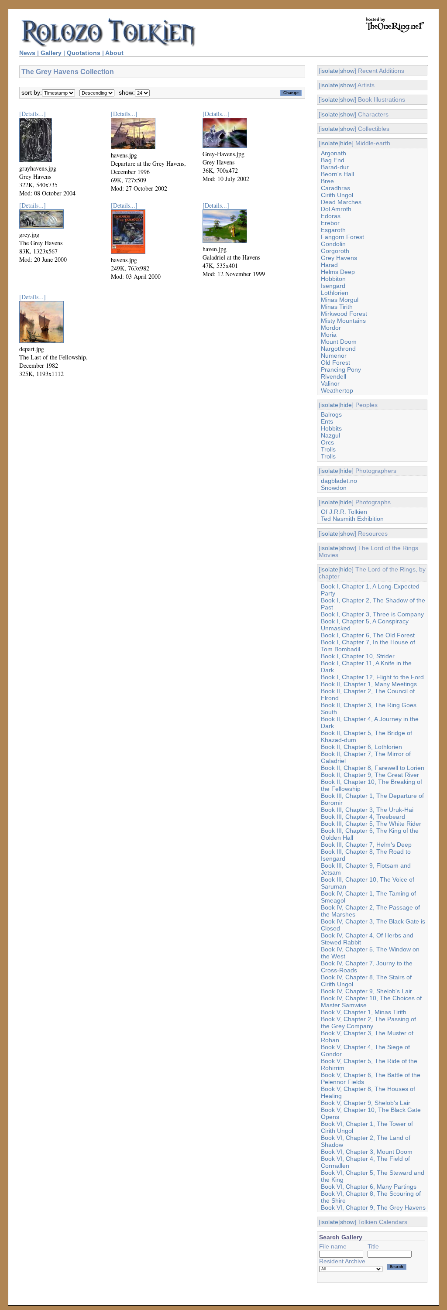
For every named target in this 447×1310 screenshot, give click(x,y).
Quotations (83, 52)
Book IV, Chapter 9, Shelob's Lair (366, 991)
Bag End (332, 160)
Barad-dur (335, 167)
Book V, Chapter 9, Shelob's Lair (365, 1102)
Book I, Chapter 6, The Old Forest (368, 635)
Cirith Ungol (337, 195)
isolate (329, 70)
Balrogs (331, 414)
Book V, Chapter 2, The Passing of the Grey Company (368, 1023)
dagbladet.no (339, 480)
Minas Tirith (337, 306)
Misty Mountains (343, 320)
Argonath (333, 153)
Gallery (51, 52)
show (347, 70)
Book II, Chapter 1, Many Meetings (369, 684)
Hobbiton (333, 278)
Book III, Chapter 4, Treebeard (363, 816)
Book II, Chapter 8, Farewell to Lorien (372, 767)
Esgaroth (333, 229)
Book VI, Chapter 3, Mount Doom (367, 1151)
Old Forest (335, 362)
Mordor (331, 327)
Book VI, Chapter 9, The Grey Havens (373, 1207)
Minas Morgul (339, 299)
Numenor (334, 355)
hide (346, 143)
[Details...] (32, 113)
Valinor (330, 383)
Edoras (330, 215)
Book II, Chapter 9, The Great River (370, 774)
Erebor (330, 222)
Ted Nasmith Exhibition (352, 518)
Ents (327, 421)
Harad (329, 264)
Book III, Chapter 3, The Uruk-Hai (367, 809)
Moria (329, 334)
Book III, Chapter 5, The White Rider (371, 823)
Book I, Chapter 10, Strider (358, 656)
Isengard (333, 285)
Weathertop (337, 390)
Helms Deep (338, 271)
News (27, 52)
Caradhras (335, 188)
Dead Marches (341, 201)
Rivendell (333, 376)
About (114, 52)
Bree (327, 181)
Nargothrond (338, 348)
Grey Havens (339, 257)
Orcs (327, 442)
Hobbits (331, 428)
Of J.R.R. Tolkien (344, 511)
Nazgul (330, 435)
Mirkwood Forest (344, 313)
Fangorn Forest (342, 236)
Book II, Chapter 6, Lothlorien (361, 746)
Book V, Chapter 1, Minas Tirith (363, 1012)
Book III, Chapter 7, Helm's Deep (366, 844)
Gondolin (333, 243)
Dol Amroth (336, 208)
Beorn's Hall (337, 174)
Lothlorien (334, 292)
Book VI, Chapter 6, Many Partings (368, 1186)
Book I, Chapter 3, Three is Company (372, 614)
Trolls (328, 449)
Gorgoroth (335, 250)
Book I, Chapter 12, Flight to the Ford (372, 677)
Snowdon (334, 487)
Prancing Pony (341, 369)
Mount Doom (339, 341)
